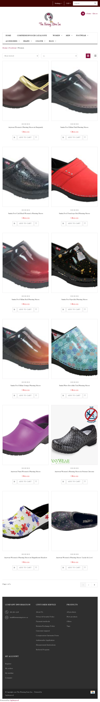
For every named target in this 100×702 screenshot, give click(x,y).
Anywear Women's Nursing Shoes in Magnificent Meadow (25, 557)
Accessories (11, 41)
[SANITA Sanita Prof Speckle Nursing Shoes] (74, 263)
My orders (9, 668)
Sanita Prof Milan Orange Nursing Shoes (26, 385)
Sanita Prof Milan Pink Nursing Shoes (74, 127)
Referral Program (42, 649)
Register (8, 664)
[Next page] (94, 585)
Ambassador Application (45, 640)
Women (56, 35)
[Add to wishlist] (36, 137)
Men (68, 35)
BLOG (51, 41)
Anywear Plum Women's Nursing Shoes (25, 471)
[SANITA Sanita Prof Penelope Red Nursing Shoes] (74, 177)
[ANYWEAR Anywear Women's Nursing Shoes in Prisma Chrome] (74, 435)
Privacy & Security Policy (45, 617)
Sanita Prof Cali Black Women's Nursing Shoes (25, 213)
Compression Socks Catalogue (32, 35)
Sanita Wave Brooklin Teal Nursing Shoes (74, 385)
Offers (69, 621)
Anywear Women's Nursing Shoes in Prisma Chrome (74, 471)
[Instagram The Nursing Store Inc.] (42, 657)
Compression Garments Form (47, 635)
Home (8, 35)
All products (71, 612)
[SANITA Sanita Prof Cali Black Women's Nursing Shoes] (25, 177)
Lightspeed (9, 695)
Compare (8, 678)
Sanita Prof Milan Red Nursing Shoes (25, 299)
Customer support (43, 631)
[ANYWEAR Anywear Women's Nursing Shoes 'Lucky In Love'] (74, 521)
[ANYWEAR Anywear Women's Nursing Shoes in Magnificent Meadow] (25, 521)
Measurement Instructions (46, 645)
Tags (68, 626)
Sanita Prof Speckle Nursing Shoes (74, 299)
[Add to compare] (14, 137)
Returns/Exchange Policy (45, 626)
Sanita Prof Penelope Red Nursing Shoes (74, 213)
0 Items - (91, 14)
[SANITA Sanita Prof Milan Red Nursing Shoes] (25, 263)
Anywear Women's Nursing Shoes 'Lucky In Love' (74, 557)
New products (72, 617)
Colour (39, 41)
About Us (39, 612)
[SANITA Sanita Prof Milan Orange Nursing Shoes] (25, 349)
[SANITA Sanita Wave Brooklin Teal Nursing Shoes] (74, 349)
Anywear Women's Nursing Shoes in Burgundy (25, 127)
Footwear (81, 35)
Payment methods (43, 621)
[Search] (95, 3)
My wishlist (9, 673)
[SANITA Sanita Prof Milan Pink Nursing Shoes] (74, 91)
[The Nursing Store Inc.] (50, 19)
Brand (26, 41)
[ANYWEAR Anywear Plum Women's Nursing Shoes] (25, 435)
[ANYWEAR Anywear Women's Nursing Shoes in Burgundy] (25, 91)
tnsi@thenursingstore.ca (19, 617)
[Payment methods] (92, 692)
